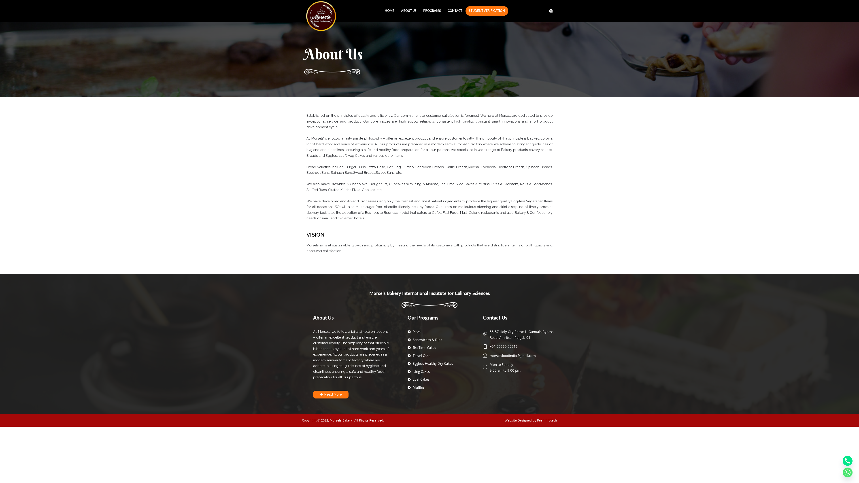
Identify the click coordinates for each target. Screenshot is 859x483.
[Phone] (848, 461)
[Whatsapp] (848, 472)
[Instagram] (551, 11)
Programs (432, 11)
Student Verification (487, 11)
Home (389, 11)
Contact (455, 11)
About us (409, 11)
